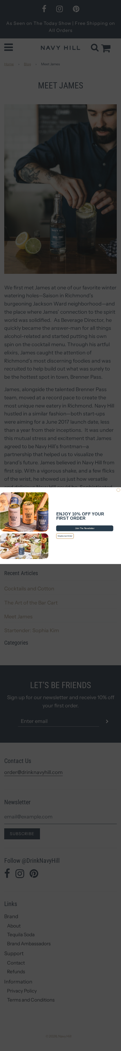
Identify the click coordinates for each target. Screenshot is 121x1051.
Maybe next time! (65, 536)
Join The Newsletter (84, 528)
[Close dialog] (118, 489)
